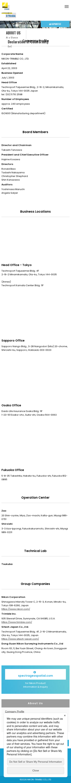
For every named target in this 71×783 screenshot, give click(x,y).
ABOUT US (13, 34)
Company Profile (14, 711)
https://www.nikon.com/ (15, 609)
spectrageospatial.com (35, 676)
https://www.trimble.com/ (16, 622)
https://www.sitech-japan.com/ (20, 639)
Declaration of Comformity (28, 43)
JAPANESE (56, 23)
